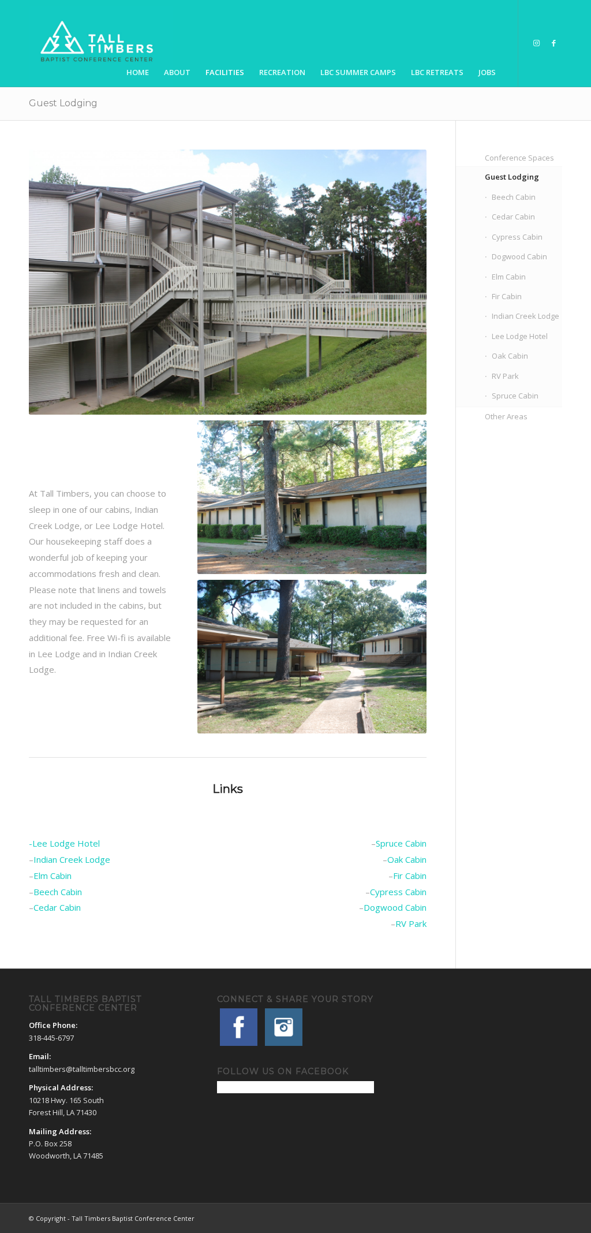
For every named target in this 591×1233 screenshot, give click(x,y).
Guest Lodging (63, 103)
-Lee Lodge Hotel (64, 843)
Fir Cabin (410, 875)
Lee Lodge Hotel (520, 336)
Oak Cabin (407, 859)
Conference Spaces (519, 157)
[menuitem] (137, 43)
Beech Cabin (57, 891)
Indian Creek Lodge (71, 859)
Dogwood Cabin (395, 907)
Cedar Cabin (57, 907)
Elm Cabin (52, 875)
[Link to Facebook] (553, 42)
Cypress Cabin (398, 891)
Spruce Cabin (401, 843)
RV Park (411, 923)
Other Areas (506, 416)
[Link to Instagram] (536, 42)
